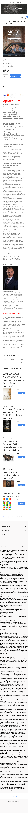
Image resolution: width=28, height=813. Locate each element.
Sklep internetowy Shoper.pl (14, 801)
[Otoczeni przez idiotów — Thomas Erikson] (8, 504)
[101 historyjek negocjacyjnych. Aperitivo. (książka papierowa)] (8, 483)
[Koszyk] (26, 18)
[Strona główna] (14, 9)
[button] (2, 17)
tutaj (23, 313)
